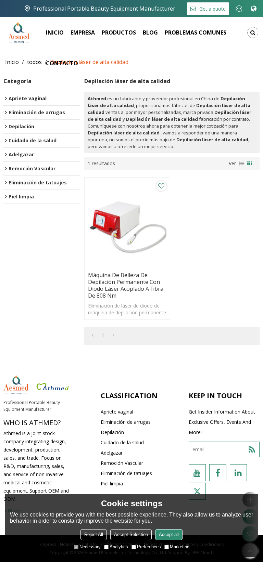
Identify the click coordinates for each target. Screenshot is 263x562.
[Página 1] (92, 335)
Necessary (90, 546)
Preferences (149, 546)
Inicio (55, 32)
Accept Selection (131, 534)
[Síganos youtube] (197, 472)
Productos (119, 32)
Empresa (83, 32)
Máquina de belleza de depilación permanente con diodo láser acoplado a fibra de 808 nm (125, 285)
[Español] (253, 8)
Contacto (62, 63)
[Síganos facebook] (217, 472)
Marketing (179, 546)
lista (241, 163)
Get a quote (212, 8)
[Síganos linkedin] (238, 472)
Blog (150, 32)
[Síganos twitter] (197, 491)
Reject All (93, 534)
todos (34, 61)
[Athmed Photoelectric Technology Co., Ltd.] (18, 32)
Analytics (119, 546)
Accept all (169, 534)
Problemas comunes (195, 32)
